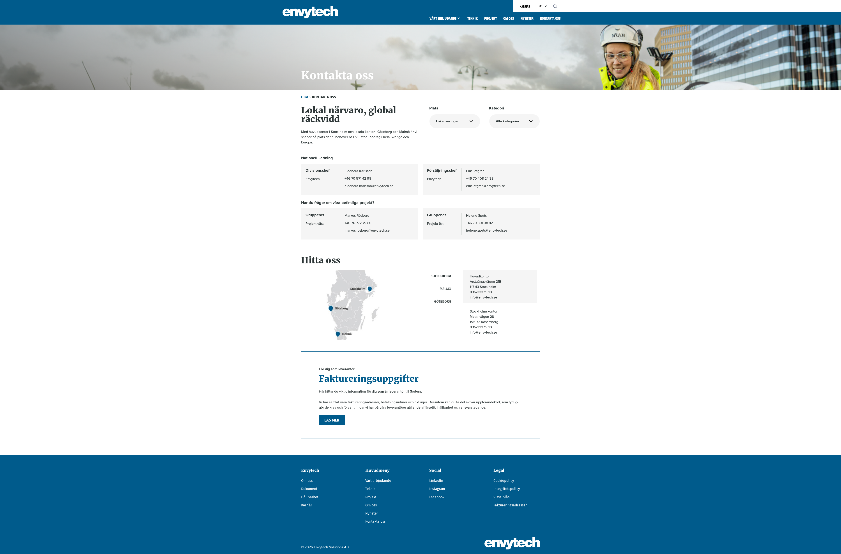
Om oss (508, 18)
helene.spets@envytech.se (486, 230)
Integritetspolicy (506, 489)
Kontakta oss (550, 18)
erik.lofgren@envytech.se (485, 185)
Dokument (309, 489)
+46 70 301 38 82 (479, 222)
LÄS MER (331, 420)
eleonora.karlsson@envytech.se (369, 185)
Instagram (437, 489)
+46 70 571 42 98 (358, 178)
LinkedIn (436, 481)
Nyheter (527, 18)
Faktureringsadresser (510, 505)
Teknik (472, 18)
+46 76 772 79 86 (358, 222)
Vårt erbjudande (442, 18)
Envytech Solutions (310, 12)
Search (557, 6)
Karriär (525, 6)
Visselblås (501, 497)
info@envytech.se (483, 297)
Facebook (436, 497)
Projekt (490, 18)
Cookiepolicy (503, 481)
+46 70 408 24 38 (479, 178)
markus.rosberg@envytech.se (367, 230)
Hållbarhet (309, 497)
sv (540, 6)
